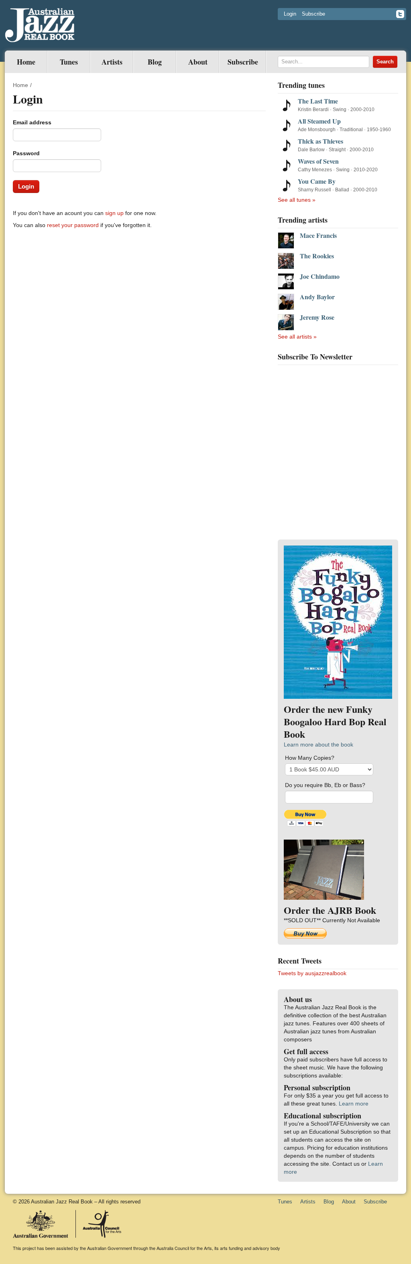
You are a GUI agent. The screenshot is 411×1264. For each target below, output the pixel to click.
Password (26, 153)
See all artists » (297, 336)
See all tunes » (296, 200)
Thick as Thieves (320, 141)
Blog (155, 62)
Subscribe (313, 14)
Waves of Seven (318, 161)
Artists (112, 62)
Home (26, 62)
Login (290, 14)
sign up (114, 213)
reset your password (73, 225)
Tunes (69, 62)
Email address (32, 122)
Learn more (353, 1103)
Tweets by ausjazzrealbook (312, 973)
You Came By (317, 181)
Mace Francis (318, 235)
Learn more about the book (318, 744)
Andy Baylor (317, 297)
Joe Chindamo (320, 276)
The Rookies (317, 256)
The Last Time (318, 101)
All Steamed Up (319, 121)
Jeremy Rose (317, 317)
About (198, 62)
